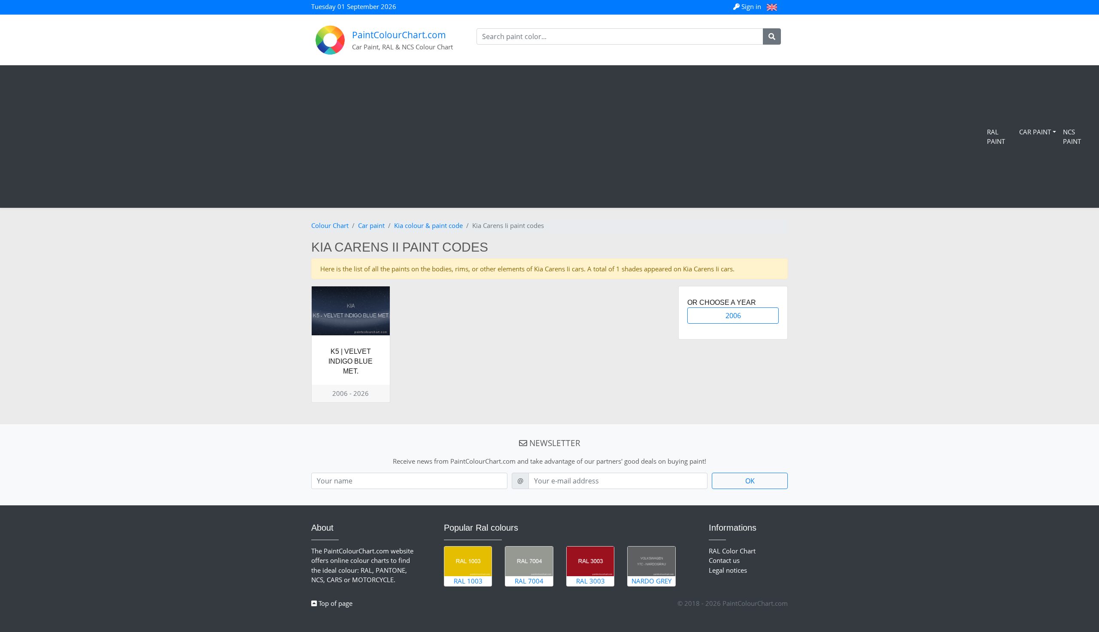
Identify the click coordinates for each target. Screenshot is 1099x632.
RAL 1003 (468, 581)
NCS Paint (1072, 137)
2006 (733, 315)
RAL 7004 (529, 581)
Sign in (751, 6)
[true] (772, 36)
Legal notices (728, 570)
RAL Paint (996, 137)
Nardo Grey (651, 581)
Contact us (724, 560)
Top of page (334, 603)
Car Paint (1035, 132)
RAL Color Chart (732, 551)
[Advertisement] (495, 136)
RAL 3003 (590, 581)
